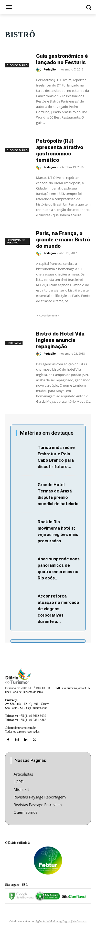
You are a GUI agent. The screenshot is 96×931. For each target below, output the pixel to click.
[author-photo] (39, 69)
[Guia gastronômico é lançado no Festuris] (18, 58)
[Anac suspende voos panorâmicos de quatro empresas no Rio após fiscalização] (25, 562)
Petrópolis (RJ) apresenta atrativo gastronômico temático (59, 150)
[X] (34, 740)
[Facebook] (8, 740)
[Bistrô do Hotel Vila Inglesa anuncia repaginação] (18, 336)
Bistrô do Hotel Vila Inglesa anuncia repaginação (60, 340)
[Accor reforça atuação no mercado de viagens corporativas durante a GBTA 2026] (25, 599)
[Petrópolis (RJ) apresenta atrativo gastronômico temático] (18, 143)
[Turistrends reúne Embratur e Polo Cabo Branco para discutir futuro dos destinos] (25, 450)
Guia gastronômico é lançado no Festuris (62, 59)
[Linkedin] (26, 740)
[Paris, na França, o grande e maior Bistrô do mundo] (18, 236)
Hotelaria (14, 343)
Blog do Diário (17, 65)
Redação (50, 69)
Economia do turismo (16, 241)
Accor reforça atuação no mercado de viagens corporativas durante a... (58, 608)
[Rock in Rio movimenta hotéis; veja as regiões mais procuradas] (25, 524)
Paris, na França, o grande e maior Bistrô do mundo (63, 239)
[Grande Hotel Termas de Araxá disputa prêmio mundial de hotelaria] (25, 487)
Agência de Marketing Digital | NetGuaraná (61, 921)
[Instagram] (17, 740)
